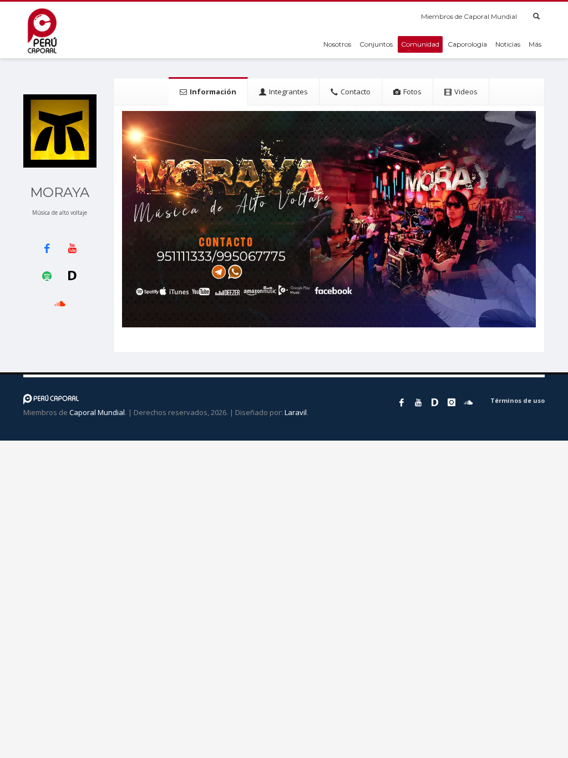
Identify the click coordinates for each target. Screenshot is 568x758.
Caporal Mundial (97, 412)
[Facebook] (401, 402)
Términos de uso (517, 400)
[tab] (208, 91)
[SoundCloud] (468, 402)
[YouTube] (418, 402)
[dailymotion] (435, 402)
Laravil (296, 412)
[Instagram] (451, 402)
